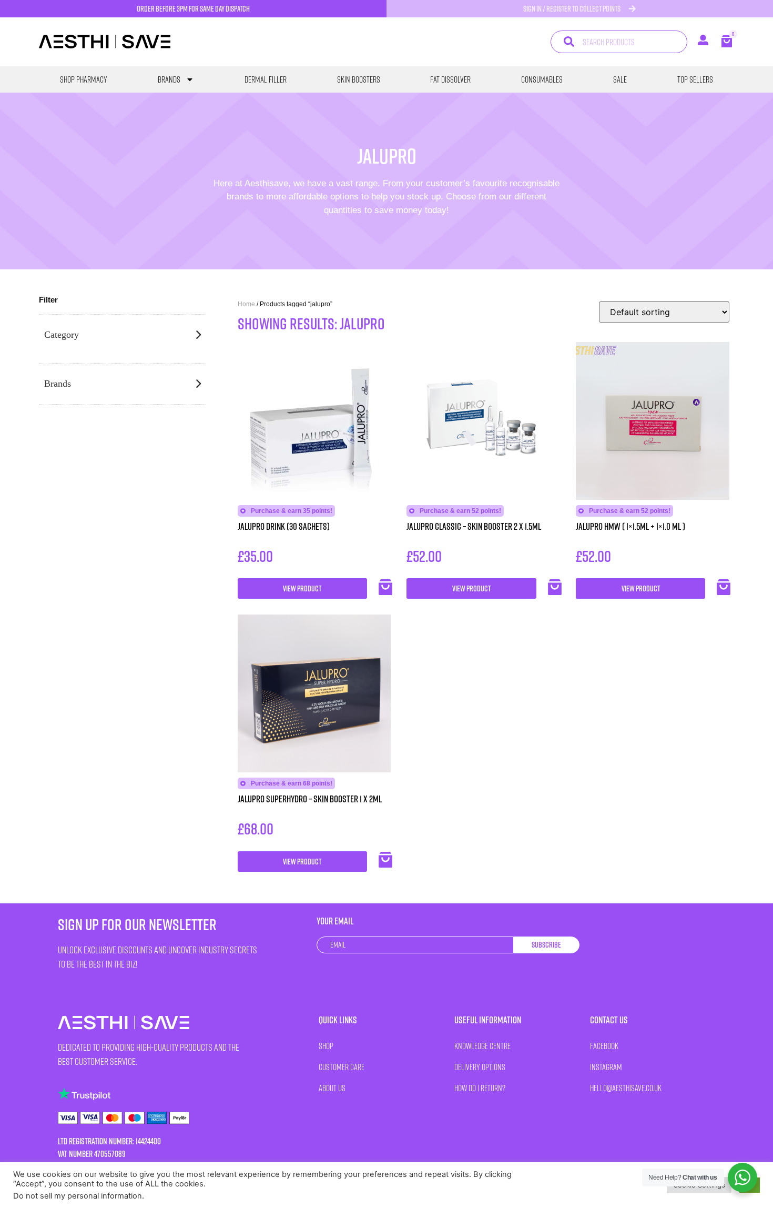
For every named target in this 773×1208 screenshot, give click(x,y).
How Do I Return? (479, 1087)
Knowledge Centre (482, 1045)
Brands (169, 79)
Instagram (606, 1066)
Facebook (604, 1045)
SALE (620, 79)
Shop (326, 1045)
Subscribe (546, 944)
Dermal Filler (266, 79)
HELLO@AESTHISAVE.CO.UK (626, 1087)
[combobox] (619, 42)
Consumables (542, 79)
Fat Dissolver (450, 79)
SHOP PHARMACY (83, 79)
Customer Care (341, 1066)
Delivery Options (479, 1066)
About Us (332, 1087)
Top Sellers (695, 79)
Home (246, 304)
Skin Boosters (358, 79)
